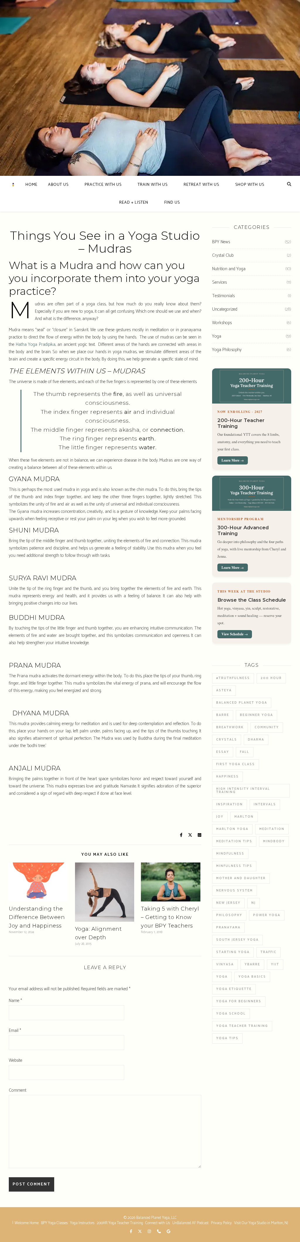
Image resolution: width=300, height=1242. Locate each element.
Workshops (222, 322)
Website (15, 1060)
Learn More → (232, 460)
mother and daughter (241, 878)
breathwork (230, 727)
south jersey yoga (237, 939)
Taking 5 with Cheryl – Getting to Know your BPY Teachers (170, 917)
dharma (256, 739)
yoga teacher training (242, 1026)
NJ (253, 903)
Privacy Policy (221, 1223)
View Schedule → (234, 634)
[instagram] (150, 1232)
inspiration (229, 804)
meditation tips (234, 841)
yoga (222, 976)
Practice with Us (103, 184)
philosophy (229, 915)
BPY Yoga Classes (54, 1223)
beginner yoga (256, 715)
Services (219, 282)
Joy (220, 816)
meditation (271, 829)
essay (222, 752)
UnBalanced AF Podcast (190, 1223)
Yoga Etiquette (234, 989)
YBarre (252, 964)
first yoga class (235, 764)
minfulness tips (234, 866)
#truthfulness (233, 678)
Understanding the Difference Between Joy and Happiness (37, 917)
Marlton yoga (232, 829)
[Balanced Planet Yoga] (13, 184)
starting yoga (233, 952)
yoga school (231, 1013)
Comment (17, 1090)
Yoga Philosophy (227, 349)
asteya (224, 690)
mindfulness (230, 853)
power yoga (266, 915)
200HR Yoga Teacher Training (120, 1223)
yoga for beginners (238, 1001)
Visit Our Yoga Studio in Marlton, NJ (261, 1223)
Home (31, 184)
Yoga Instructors (82, 1223)
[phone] (159, 1232)
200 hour (271, 678)
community (267, 727)
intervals (265, 804)
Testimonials (223, 296)
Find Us (172, 202)
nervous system (234, 890)
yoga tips (227, 1038)
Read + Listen (133, 202)
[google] (168, 1232)
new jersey (228, 903)
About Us (58, 184)
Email (15, 1030)
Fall (244, 752)
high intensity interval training (243, 790)
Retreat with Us (201, 184)
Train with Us (153, 184)
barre (222, 715)
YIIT (275, 964)
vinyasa (225, 964)
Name (15, 1000)
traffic (268, 952)
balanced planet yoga (241, 702)
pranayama (228, 927)
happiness (227, 776)
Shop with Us (249, 184)
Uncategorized (224, 309)
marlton (244, 816)
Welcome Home (27, 1223)
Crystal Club (222, 255)
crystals (226, 739)
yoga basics (252, 976)
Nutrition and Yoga (229, 269)
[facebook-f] (131, 1232)
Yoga (216, 336)
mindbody (274, 841)
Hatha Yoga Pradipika (35, 344)
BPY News (221, 242)
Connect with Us (157, 1223)
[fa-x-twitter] (140, 1232)
